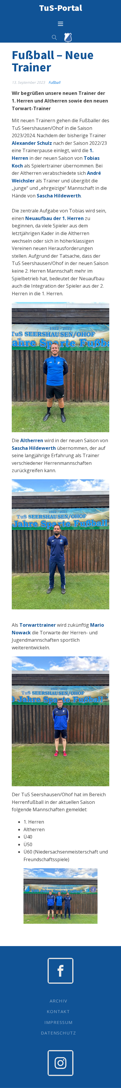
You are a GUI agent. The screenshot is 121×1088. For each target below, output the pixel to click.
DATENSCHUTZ (58, 1032)
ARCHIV (58, 1000)
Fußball (54, 82)
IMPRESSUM (58, 1022)
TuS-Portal (60, 7)
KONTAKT (58, 1011)
